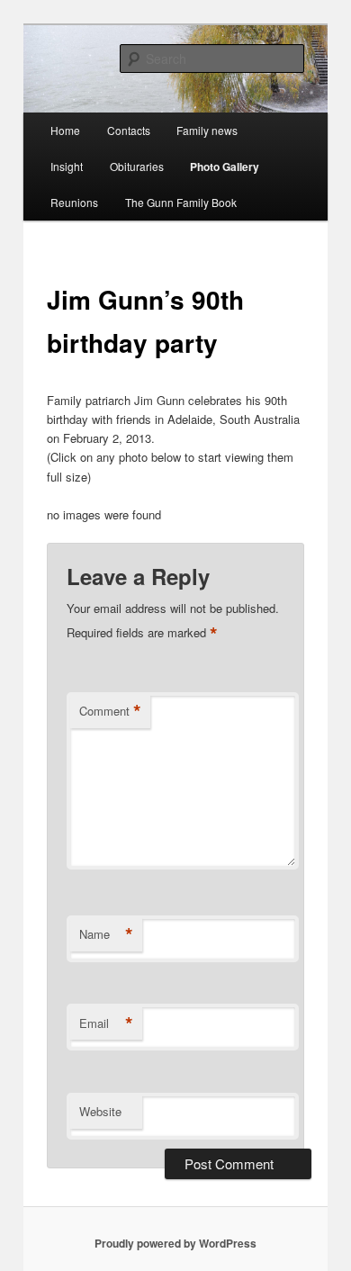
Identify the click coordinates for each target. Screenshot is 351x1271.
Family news (207, 130)
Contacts (128, 130)
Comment (110, 711)
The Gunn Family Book (181, 202)
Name (106, 934)
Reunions (74, 202)
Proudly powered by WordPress (175, 1243)
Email (106, 1023)
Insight (66, 166)
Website (100, 1111)
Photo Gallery (224, 166)
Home (65, 130)
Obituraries (137, 166)
